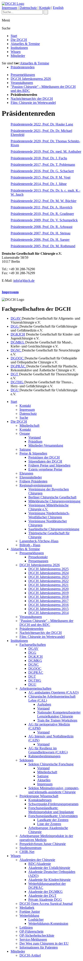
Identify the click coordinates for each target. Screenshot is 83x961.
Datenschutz (28, 8)
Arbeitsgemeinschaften (35, 688)
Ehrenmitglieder (30, 477)
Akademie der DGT (42, 895)
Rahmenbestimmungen (44, 756)
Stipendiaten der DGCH (45, 461)
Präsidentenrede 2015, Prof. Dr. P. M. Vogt (40, 177)
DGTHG (17, 382)
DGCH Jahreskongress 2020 (48, 589)
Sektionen (26, 760)
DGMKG (18, 342)
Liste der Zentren (49, 824)
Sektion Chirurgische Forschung (50, 764)
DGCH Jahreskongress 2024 (48, 573)
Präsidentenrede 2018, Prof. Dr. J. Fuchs (39, 158)
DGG (15, 326)
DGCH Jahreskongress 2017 (48, 601)
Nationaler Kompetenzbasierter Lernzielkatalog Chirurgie (59, 714)
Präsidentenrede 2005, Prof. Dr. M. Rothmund (43, 246)
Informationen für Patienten (38, 947)
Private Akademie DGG (45, 899)
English (58, 8)
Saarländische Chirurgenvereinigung (53, 529)
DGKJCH (18, 334)
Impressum (9, 8)
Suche (23, 417)
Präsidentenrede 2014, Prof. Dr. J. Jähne (39, 184)
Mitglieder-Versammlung (45, 445)
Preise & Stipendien (33, 453)
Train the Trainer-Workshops (57, 720)
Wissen (16, 52)
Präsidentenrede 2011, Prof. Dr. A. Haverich (41, 207)
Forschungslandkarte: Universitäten (53, 816)
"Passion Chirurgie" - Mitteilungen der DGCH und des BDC (46, 623)
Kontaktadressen (40, 800)
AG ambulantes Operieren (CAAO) (53, 692)
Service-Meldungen (33, 939)
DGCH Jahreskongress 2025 (48, 569)
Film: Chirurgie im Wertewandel (33, 102)
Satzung (25, 449)
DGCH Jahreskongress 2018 (48, 597)
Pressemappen (38, 561)
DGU (15, 390)
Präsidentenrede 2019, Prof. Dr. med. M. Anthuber (46, 151)
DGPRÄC (18, 366)
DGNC (16, 350)
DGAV (16, 318)
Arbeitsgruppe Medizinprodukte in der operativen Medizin (46, 838)
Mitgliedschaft (29, 425)
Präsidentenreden (23, 67)
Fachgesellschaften (32, 644)
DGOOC (18, 358)
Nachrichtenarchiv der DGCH (32, 98)
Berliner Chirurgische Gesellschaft (52, 497)
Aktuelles (43, 780)
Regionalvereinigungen (35, 485)
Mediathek (26, 907)
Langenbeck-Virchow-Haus (38, 541)
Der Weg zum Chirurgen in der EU (44, 943)
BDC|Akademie (39, 864)
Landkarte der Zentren (52, 820)
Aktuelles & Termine (25, 44)
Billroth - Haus (29, 545)
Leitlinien (26, 927)
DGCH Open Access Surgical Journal (46, 903)
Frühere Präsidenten (33, 481)
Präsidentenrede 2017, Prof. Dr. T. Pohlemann (43, 164)
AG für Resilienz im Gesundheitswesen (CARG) (48, 750)
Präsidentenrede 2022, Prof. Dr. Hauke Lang (42, 124)
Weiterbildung (29, 915)
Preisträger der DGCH (44, 457)
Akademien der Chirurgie (37, 860)
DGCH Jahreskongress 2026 (31, 79)
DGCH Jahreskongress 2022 (48, 581)
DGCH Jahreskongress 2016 (48, 605)
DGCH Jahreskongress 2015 (48, 609)
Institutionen (19, 48)
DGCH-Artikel (30, 955)
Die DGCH (19, 40)
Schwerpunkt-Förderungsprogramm (53, 804)
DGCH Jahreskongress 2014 (48, 613)
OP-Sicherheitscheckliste (36, 935)
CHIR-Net (26, 852)
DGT (15, 374)
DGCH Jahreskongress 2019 (48, 593)
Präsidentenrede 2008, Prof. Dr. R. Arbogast (41, 227)
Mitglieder (18, 56)
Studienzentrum (30, 848)
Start (14, 36)
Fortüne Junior (29, 911)
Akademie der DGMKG (45, 891)
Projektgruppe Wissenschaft (38, 796)
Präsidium (35, 441)
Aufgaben (44, 704)
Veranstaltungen (22, 83)
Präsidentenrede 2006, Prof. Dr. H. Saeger (40, 239)
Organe (24, 433)
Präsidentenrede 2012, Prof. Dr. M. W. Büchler (43, 201)
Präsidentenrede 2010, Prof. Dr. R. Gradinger (42, 214)
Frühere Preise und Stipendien (49, 465)
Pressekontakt (38, 557)
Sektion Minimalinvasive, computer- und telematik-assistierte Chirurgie (53, 790)
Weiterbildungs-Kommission (48, 923)
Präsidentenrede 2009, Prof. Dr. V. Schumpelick (44, 220)
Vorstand (34, 437)
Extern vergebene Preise (45, 469)
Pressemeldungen (23, 75)
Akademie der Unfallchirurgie (49, 868)
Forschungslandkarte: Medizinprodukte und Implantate (51, 810)
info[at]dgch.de (24, 280)
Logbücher (36, 919)
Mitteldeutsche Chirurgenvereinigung (54, 501)
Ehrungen (26, 473)
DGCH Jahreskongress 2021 (48, 585)
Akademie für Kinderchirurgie (49, 880)
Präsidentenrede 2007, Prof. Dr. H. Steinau (40, 233)
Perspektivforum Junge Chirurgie (42, 844)
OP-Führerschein (31, 931)
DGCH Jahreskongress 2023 (48, 577)
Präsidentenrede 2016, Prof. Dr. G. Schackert (42, 171)
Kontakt (44, 8)
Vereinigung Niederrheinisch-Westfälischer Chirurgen (48, 515)
